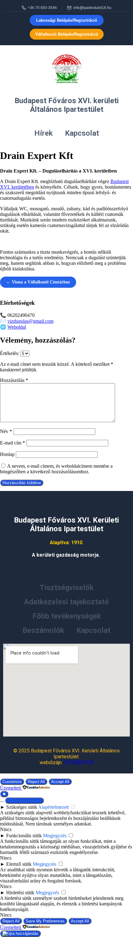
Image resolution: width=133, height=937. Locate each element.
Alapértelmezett (53, 807)
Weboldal (16, 327)
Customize (12, 781)
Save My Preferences (45, 921)
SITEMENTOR (79, 762)
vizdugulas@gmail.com (30, 321)
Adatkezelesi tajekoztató (66, 602)
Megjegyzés (54, 835)
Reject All (36, 781)
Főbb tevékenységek (66, 616)
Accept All (60, 781)
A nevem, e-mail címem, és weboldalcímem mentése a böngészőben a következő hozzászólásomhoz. (56, 468)
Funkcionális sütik (24, 835)
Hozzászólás (14, 380)
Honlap (7, 454)
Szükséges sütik (21, 807)
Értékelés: (10, 353)
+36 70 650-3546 (42, 8)
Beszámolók (43, 630)
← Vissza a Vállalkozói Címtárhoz (38, 282)
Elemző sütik (19, 864)
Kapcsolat (82, 133)
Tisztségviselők (66, 587)
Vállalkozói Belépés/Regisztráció (66, 34)
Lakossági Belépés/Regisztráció (66, 20)
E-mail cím (12, 442)
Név (6, 431)
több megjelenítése (24, 800)
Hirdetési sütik (20, 892)
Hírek (43, 133)
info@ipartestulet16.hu (92, 8)
